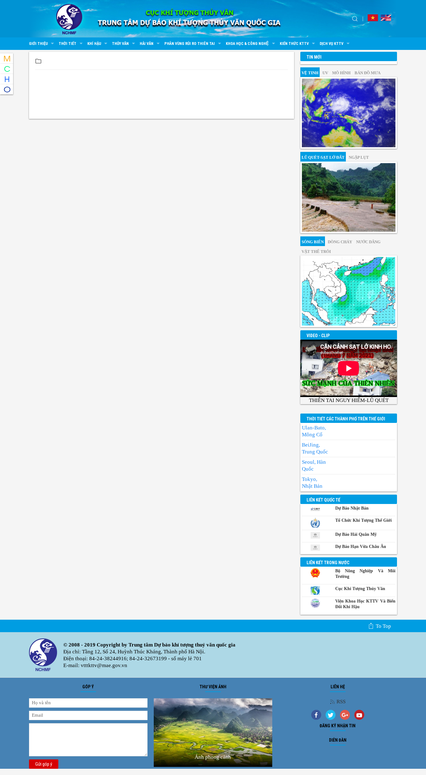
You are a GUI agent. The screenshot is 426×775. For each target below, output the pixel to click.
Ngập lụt (359, 157)
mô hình (341, 72)
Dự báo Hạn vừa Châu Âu (360, 546)
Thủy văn (120, 43)
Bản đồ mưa (367, 72)
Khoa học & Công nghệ (247, 43)
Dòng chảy (340, 242)
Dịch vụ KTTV (331, 43)
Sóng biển (313, 242)
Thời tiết (67, 43)
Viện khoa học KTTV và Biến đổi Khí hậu (365, 604)
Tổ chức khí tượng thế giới (363, 520)
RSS (341, 702)
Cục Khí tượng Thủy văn (360, 588)
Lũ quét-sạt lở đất (323, 157)
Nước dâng (368, 242)
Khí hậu (94, 43)
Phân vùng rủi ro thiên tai (189, 43)
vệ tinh (310, 72)
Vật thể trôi (316, 251)
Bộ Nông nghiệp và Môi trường (365, 574)
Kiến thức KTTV (294, 43)
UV (325, 72)
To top (383, 626)
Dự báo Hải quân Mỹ (356, 534)
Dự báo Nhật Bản (352, 508)
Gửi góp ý (43, 764)
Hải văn (146, 43)
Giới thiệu (38, 43)
